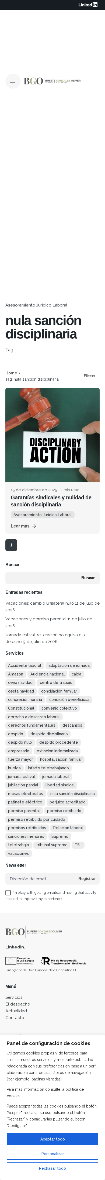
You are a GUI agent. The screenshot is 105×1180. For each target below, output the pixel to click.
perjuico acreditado (68, 802)
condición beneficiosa (69, 699)
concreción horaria (25, 699)
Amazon (15, 674)
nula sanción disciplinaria (72, 793)
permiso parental (24, 810)
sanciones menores (26, 836)
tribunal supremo (52, 844)
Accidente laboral (24, 665)
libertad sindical (60, 785)
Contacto (14, 1017)
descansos (72, 725)
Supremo (59, 836)
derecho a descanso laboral (34, 716)
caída (76, 674)
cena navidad (20, 682)
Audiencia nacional (47, 674)
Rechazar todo (52, 1168)
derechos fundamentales (31, 725)
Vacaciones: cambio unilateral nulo (39, 603)
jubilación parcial (23, 785)
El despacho (17, 1004)
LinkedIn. (15, 947)
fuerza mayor (20, 759)
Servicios (14, 997)
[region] (52, 1107)
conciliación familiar (59, 691)
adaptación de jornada (69, 665)
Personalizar (52, 1154)
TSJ (78, 844)
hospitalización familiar (61, 759)
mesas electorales (25, 793)
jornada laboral (55, 776)
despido (15, 733)
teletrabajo (18, 844)
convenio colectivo (59, 708)
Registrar (87, 878)
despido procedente (58, 742)
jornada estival (21, 776)
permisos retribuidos (27, 827)
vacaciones (18, 853)
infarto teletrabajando (48, 768)
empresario (18, 751)
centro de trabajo (56, 682)
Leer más (20, 526)
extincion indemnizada (57, 751)
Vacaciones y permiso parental (35, 618)
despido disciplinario (49, 733)
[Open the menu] (12, 81)
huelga (14, 768)
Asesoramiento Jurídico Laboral (36, 305)
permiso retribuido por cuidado (36, 819)
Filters (89, 376)
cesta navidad (21, 691)
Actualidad (16, 1010)
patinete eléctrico (25, 802)
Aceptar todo (52, 1139)
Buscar (12, 564)
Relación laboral (68, 827)
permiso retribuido (64, 810)
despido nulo (20, 742)
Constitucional (21, 708)
